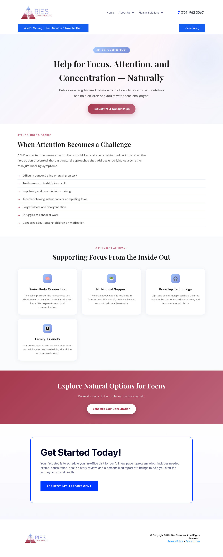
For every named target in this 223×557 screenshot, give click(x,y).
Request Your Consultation (112, 109)
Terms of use (193, 541)
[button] (132, 12)
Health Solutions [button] (149, 12)
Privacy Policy (175, 541)
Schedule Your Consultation (111, 409)
